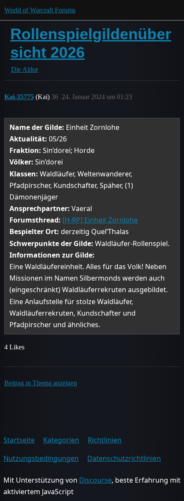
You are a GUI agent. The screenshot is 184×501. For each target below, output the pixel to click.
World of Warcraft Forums (39, 10)
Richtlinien (105, 440)
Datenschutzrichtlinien (124, 458)
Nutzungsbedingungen (41, 458)
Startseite (19, 440)
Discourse (95, 480)
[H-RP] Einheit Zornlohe (100, 220)
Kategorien (61, 440)
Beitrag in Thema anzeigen (40, 383)
